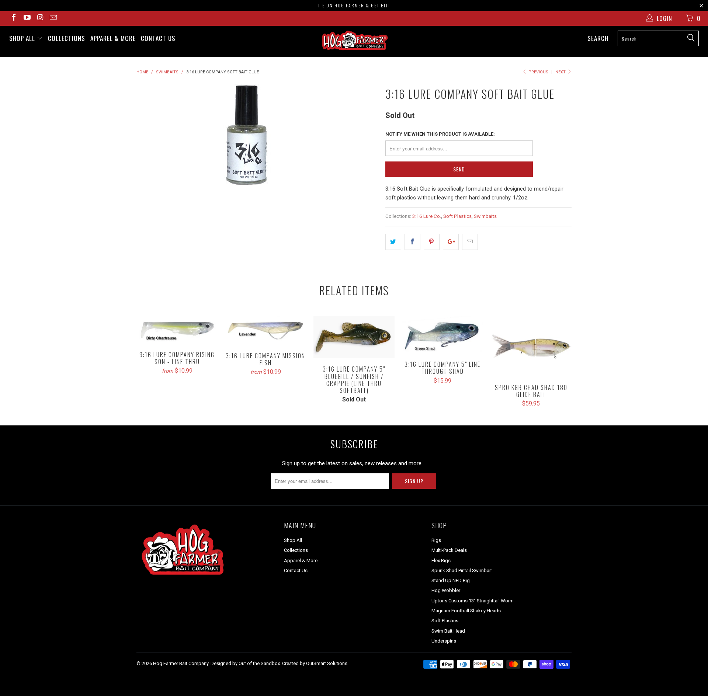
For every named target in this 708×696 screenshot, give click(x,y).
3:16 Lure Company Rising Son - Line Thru (177, 330)
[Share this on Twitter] (393, 242)
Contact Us (158, 38)
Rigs (436, 540)
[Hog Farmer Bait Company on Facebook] (13, 18)
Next (561, 72)
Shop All (23, 38)
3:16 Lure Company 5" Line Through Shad (442, 335)
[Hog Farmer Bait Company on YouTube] (26, 18)
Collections (66, 38)
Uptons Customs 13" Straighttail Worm (472, 600)
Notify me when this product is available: (440, 134)
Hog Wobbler (445, 590)
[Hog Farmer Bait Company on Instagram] (40, 18)
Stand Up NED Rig (450, 580)
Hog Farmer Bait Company (180, 663)
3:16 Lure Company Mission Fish (265, 330)
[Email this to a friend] (470, 242)
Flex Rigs (441, 560)
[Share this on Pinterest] (432, 242)
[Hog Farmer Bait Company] (353, 41)
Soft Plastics (457, 216)
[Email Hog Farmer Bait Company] (53, 18)
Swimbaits (485, 216)
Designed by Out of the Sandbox (245, 663)
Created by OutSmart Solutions (314, 663)
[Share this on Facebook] (412, 242)
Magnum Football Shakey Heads (466, 610)
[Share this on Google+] (451, 242)
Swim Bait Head (448, 631)
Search (597, 38)
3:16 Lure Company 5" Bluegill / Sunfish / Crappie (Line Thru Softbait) (354, 337)
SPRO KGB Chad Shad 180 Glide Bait (531, 346)
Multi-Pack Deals (449, 550)
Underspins (443, 641)
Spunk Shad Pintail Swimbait (461, 570)
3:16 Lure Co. (426, 216)
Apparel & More (113, 38)
